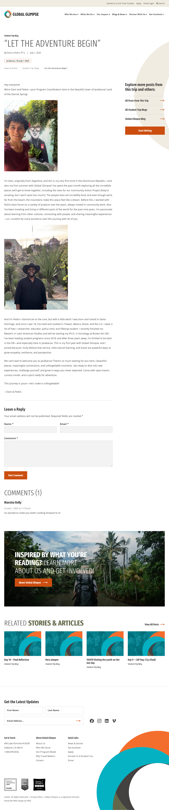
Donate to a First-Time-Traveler (120, 3)
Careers (40, 760)
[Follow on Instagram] (99, 721)
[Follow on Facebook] (92, 721)
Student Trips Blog (30, 68)
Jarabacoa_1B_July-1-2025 (17, 61)
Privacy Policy (37, 797)
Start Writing (145, 130)
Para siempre (51, 659)
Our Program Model (46, 751)
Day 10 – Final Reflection (16, 659)
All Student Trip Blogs (136, 109)
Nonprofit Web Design (14, 800)
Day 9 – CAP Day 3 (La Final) (142, 659)
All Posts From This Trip (137, 100)
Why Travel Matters (45, 756)
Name (8, 424)
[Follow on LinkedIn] (107, 721)
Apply (138, 3)
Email (64, 424)
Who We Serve (43, 747)
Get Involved (74, 747)
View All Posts (152, 624)
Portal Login (149, 3)
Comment (11, 438)
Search (162, 3)
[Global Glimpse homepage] (21, 14)
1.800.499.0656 (11, 751)
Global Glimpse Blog (135, 119)
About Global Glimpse (30, 582)
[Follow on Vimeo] (114, 721)
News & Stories (11, 68)
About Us (40, 743)
